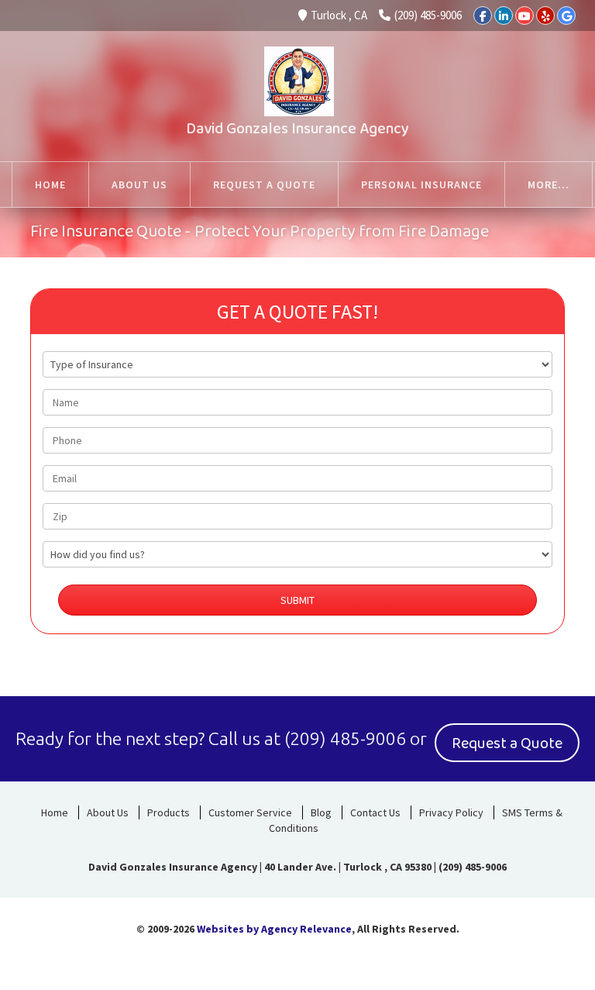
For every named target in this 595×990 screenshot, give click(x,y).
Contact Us (375, 812)
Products (168, 812)
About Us (108, 812)
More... (548, 184)
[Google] (566, 15)
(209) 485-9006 (428, 15)
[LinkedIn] (503, 15)
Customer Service (250, 812)
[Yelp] (545, 15)
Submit (297, 600)
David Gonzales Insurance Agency (297, 128)
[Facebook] (482, 15)
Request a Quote (507, 743)
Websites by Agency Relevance (274, 929)
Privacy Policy (451, 812)
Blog (321, 812)
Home (54, 812)
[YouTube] (524, 15)
